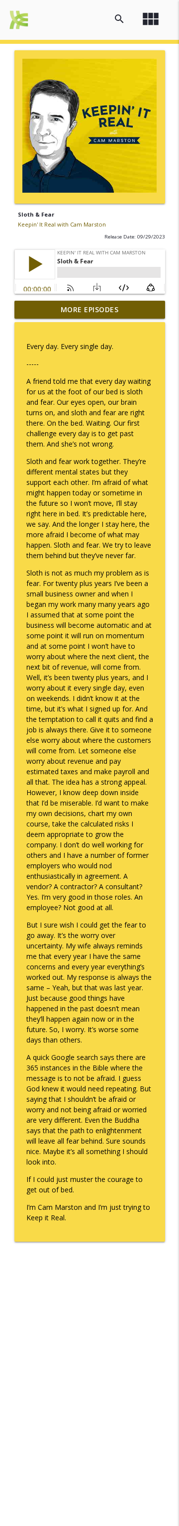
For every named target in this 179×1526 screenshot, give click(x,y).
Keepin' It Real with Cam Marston (62, 224)
